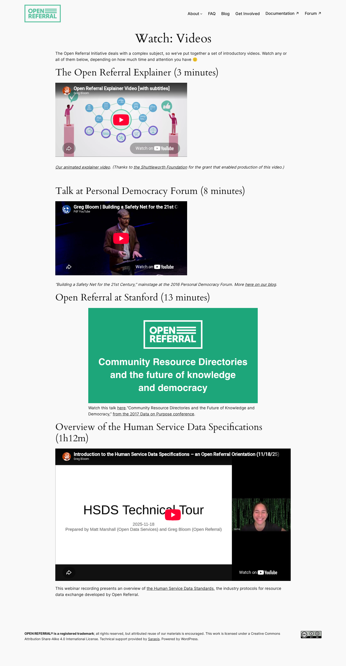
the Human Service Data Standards (180, 588)
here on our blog (260, 284)
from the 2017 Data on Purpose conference (153, 414)
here (121, 408)
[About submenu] (201, 13)
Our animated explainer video (82, 167)
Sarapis (154, 639)
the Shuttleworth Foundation (160, 167)
